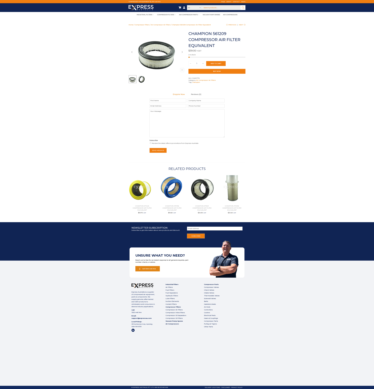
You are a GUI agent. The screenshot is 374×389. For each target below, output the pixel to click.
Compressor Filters (142, 25)
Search (243, 8)
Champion (196, 82)
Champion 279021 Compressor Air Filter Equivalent (202, 208)
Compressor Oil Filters (174, 318)
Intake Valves (209, 293)
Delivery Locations (212, 387)
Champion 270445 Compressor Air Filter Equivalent (142, 208)
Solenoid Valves (210, 298)
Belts (206, 301)
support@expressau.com (141, 318)
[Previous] (132, 52)
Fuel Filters (170, 290)
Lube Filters (170, 298)
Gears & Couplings (211, 318)
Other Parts (208, 327)
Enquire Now (179, 94)
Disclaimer (225, 387)
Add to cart (216, 63)
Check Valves (209, 290)
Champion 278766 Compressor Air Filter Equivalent (172, 208)
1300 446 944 (156, 1)
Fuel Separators (172, 293)
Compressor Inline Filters (175, 313)
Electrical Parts (210, 315)
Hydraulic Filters (172, 296)
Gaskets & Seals (210, 304)
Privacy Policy (237, 387)
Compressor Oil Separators (176, 315)
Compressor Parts (211, 321)
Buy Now (217, 71)
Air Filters (169, 287)
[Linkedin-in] (133, 330)
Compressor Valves (211, 287)
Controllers (208, 310)
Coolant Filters (171, 304)
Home (131, 25)
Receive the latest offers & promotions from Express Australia (175, 143)
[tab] (179, 94)
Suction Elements (172, 301)
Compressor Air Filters (174, 310)
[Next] (182, 52)
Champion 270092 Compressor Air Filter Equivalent (231, 208)
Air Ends (207, 307)
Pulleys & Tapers (210, 324)
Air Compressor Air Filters (161, 25)
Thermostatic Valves (212, 296)
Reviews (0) (196, 94)
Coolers (207, 313)
